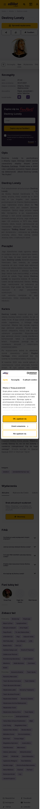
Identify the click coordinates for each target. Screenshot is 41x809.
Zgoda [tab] (5, 380)
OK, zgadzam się (19, 419)
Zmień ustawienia (18, 426)
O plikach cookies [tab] (30, 380)
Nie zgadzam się (19, 434)
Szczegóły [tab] (15, 380)
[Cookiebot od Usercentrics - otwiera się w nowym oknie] (27, 373)
